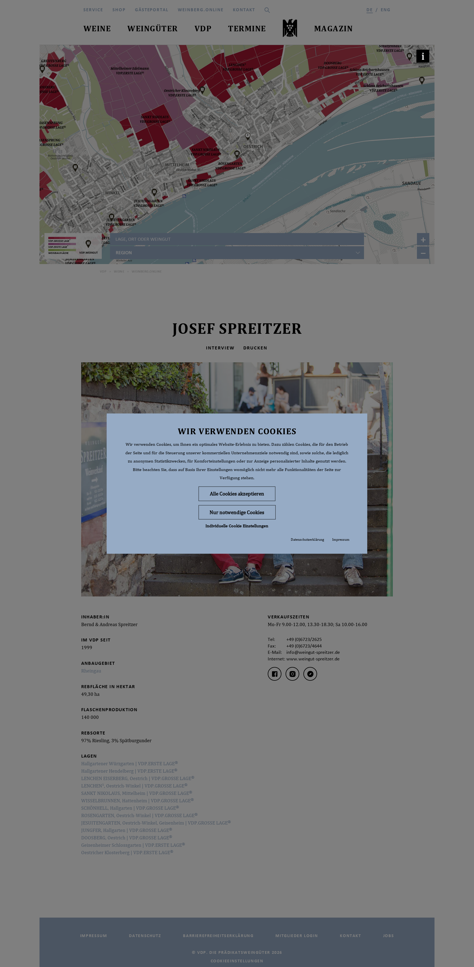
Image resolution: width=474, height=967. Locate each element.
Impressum (340, 540)
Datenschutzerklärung (307, 540)
